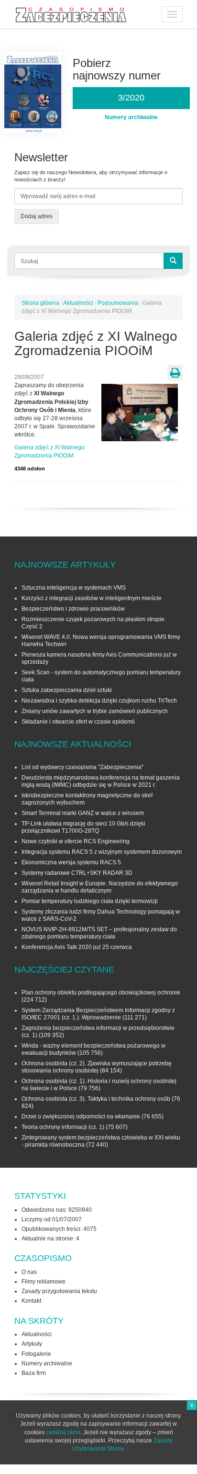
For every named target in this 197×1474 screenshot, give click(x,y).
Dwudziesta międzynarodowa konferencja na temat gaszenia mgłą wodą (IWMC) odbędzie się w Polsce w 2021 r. (101, 781)
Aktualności (78, 303)
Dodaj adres (37, 216)
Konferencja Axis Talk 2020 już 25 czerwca (77, 947)
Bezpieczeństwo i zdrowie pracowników (73, 608)
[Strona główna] (71, 15)
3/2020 (131, 97)
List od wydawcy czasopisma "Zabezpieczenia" (82, 767)
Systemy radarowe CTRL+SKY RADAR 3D (77, 873)
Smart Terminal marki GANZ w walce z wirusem (83, 813)
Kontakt (31, 1300)
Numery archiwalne (47, 1363)
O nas (29, 1272)
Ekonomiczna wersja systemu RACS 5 (71, 862)
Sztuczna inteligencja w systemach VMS (74, 587)
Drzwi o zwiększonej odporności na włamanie (81, 1116)
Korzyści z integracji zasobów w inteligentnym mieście (92, 598)
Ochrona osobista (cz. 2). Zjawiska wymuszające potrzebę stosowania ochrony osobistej (97, 1067)
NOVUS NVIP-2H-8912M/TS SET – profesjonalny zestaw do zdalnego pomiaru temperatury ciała (99, 933)
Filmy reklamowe (44, 1281)
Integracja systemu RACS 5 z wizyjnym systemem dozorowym (102, 852)
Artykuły (32, 1343)
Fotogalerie (36, 1354)
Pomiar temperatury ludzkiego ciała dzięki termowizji (90, 901)
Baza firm (34, 1373)
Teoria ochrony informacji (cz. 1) (63, 1127)
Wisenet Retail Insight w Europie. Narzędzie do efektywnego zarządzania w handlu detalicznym (100, 887)
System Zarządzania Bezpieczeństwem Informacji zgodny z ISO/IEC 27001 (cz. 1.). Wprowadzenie (98, 1014)
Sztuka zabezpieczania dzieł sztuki (67, 690)
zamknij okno (63, 1432)
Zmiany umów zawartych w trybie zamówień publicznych (95, 711)
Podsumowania (118, 303)
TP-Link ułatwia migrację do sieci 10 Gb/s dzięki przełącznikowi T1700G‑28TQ (83, 827)
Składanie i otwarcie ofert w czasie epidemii (78, 721)
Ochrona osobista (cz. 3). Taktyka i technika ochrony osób (96, 1098)
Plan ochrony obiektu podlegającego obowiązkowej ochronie (101, 992)
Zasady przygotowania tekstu (59, 1291)
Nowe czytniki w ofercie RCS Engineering (76, 841)
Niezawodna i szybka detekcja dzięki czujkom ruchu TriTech (99, 700)
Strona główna (40, 303)
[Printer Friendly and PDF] (175, 372)
